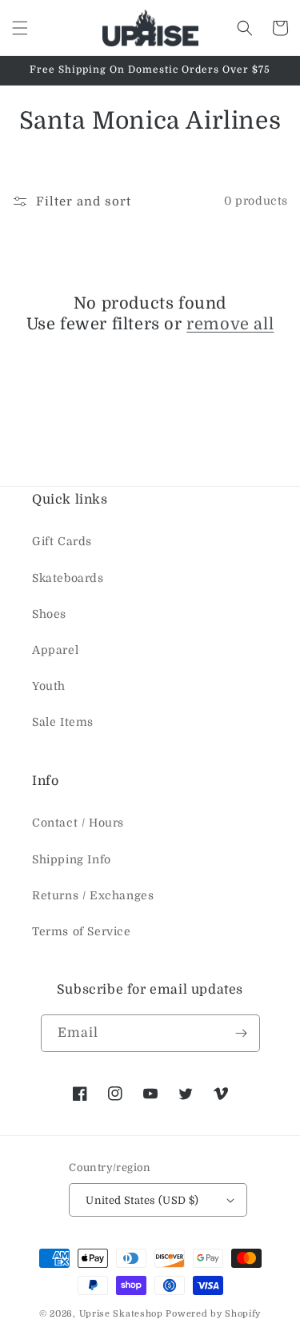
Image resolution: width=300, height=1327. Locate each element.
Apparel (55, 650)
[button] (20, 28)
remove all (230, 324)
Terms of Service (81, 931)
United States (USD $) (142, 1200)
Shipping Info (71, 859)
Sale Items (63, 721)
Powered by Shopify (213, 1314)
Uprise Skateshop (121, 1314)
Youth (49, 685)
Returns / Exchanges (93, 895)
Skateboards (68, 578)
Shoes (49, 614)
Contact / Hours (78, 822)
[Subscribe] (241, 1033)
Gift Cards (62, 541)
